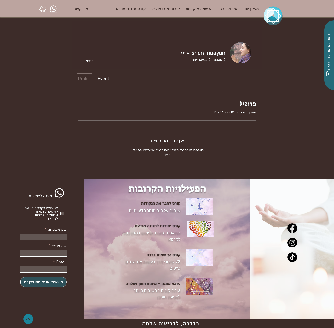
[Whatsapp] (59, 193)
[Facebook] (292, 228)
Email (61, 262)
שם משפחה (57, 229)
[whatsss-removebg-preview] (53, 9)
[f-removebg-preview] (43, 9)
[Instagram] (292, 242)
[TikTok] (292, 257)
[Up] (28, 319)
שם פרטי (59, 246)
